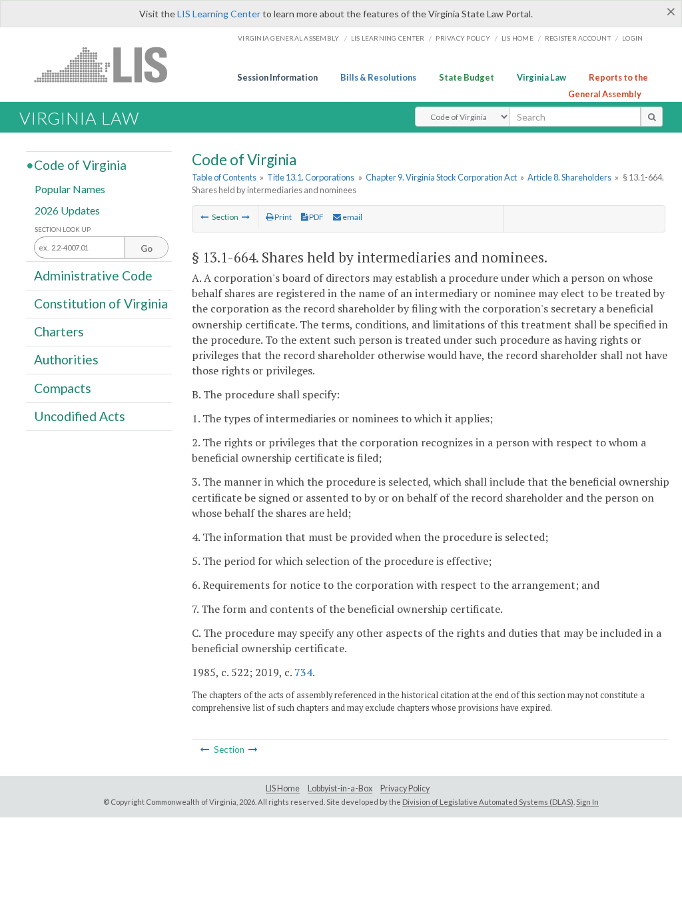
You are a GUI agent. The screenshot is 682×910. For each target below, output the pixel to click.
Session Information (277, 77)
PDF (316, 217)
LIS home (517, 38)
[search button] (652, 117)
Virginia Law (541, 77)
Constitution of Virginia (101, 303)
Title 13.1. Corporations (310, 177)
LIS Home (283, 788)
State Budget (466, 77)
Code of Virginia (80, 165)
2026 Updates (67, 209)
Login (632, 38)
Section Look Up (63, 229)
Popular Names (70, 189)
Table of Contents (224, 177)
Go (147, 248)
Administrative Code (93, 274)
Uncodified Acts (79, 416)
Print (282, 217)
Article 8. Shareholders (569, 177)
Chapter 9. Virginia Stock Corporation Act (441, 177)
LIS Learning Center (218, 13)
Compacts (62, 387)
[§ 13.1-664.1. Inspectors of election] (246, 217)
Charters (59, 331)
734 (303, 672)
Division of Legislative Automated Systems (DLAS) (487, 801)
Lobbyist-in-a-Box (340, 788)
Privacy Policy (463, 38)
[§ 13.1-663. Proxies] (204, 217)
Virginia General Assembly (288, 38)
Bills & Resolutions (378, 77)
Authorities (66, 359)
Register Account (578, 38)
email (351, 217)
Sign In (587, 801)
